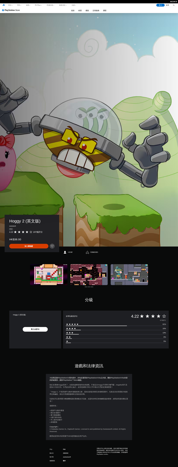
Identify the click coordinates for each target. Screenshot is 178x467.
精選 (80, 10)
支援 (73, 5)
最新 (73, 10)
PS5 (18, 5)
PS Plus (38, 5)
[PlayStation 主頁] (3, 5)
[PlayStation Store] (11, 10)
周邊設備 (50, 5)
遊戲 (27, 5)
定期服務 (96, 10)
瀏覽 (104, 10)
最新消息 (62, 5)
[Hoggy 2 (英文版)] (48, 274)
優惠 (87, 10)
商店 (9, 5)
